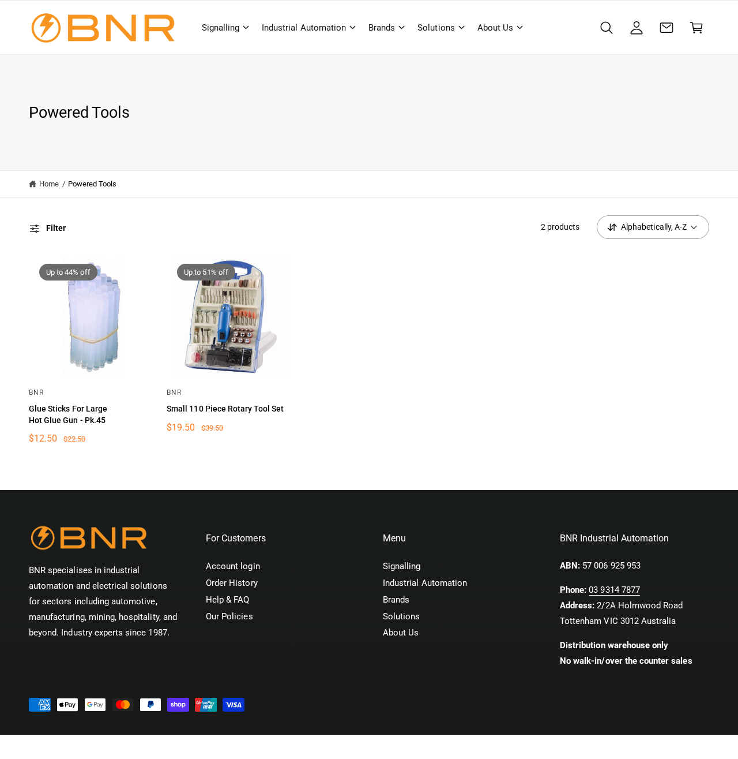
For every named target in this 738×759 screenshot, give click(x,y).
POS (150, 747)
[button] (225, 28)
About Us (495, 28)
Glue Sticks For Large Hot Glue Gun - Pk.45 (68, 414)
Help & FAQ (227, 600)
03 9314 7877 (614, 590)
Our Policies (229, 616)
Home (49, 184)
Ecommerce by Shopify (209, 747)
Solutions (435, 28)
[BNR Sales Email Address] (666, 28)
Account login (233, 566)
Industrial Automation (304, 28)
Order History (232, 583)
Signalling (220, 28)
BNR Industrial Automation (97, 747)
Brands (381, 28)
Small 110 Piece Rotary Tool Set (225, 408)
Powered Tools (92, 184)
